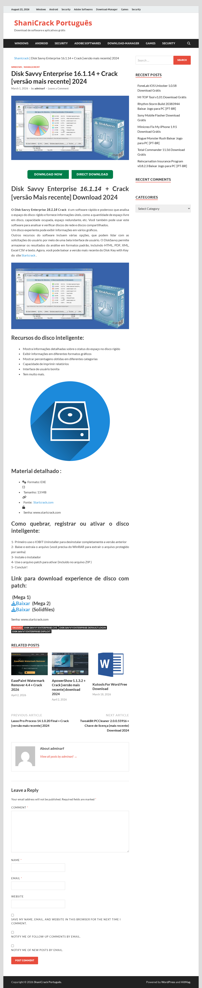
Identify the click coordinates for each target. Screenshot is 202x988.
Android (53, 9)
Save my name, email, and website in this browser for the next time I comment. (66, 921)
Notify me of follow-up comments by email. (46, 936)
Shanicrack (21, 58)
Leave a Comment (58, 88)
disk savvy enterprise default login (82, 627)
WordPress (168, 982)
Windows (41, 9)
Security (66, 9)
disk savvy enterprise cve (40, 627)
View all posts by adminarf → (58, 756)
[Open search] (189, 43)
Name (16, 860)
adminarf (40, 88)
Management (32, 67)
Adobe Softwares (83, 9)
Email (16, 878)
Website (17, 896)
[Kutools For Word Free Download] (111, 667)
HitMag (185, 982)
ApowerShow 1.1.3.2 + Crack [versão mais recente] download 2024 (69, 687)
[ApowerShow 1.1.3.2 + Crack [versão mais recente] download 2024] (70, 665)
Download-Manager (107, 9)
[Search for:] (163, 60)
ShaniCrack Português (53, 23)
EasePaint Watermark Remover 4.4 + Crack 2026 (27, 685)
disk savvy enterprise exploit (31, 631)
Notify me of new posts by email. (37, 950)
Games (124, 9)
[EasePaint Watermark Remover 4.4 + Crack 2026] (29, 665)
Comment (19, 807)
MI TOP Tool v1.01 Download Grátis (161, 97)
